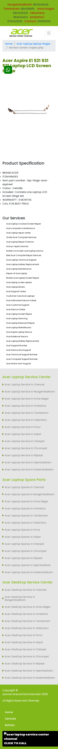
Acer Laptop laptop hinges (33, 44)
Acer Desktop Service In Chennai (25, 589)
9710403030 (14, 21)
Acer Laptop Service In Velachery (26, 419)
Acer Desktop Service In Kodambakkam (30, 677)
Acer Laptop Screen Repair (19, 314)
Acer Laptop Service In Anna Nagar (27, 398)
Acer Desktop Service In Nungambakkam (20, 598)
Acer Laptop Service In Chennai (24, 384)
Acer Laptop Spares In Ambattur (25, 508)
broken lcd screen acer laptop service (24, 250)
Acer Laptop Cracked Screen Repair (23, 223)
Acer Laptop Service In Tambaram (26, 412)
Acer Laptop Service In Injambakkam (28, 462)
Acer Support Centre (16, 291)
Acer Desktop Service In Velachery (27, 628)
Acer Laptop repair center (18, 232)
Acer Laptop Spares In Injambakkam (28, 565)
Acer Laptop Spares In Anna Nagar (26, 501)
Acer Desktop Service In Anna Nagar (28, 606)
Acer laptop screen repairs (19, 282)
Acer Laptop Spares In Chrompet (26, 551)
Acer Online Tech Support (18, 363)
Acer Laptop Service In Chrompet (26, 448)
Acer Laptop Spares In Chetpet (24, 543)
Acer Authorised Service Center (21, 300)
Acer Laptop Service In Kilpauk (24, 455)
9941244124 (20, 17)
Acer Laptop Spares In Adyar (23, 536)
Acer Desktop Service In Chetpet (25, 649)
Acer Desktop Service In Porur (24, 635)
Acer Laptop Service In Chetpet (25, 441)
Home (9, 44)
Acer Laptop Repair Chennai (20, 241)
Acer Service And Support (18, 350)
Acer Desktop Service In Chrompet (27, 656)
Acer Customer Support (17, 305)
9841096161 (27, 9)
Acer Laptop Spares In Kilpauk (23, 558)
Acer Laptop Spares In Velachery (25, 522)
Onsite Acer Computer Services (21, 237)
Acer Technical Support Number (21, 354)
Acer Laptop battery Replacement (22, 264)
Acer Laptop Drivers (15, 287)
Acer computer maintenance (20, 228)
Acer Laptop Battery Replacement (22, 341)
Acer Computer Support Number (22, 359)
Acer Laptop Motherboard (18, 327)
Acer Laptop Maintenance (18, 268)
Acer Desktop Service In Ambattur (26, 613)
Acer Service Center (15, 309)
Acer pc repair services (17, 246)
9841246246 (40, 4)
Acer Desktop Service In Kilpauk (25, 663)
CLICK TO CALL (15, 743)
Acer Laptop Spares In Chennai (24, 487)
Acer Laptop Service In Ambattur (25, 405)
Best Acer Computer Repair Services (23, 255)
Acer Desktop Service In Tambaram (27, 621)
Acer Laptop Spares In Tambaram (26, 515)
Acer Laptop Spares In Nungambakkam (29, 494)
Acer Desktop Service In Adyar (24, 642)
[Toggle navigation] (49, 33)
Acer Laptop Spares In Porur (22, 529)
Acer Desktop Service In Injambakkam (29, 670)
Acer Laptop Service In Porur (23, 427)
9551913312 (44, 21)
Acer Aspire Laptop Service (19, 332)
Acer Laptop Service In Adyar (23, 434)
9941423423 (20, 13)
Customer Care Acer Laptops (20, 296)
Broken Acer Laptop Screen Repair (22, 278)
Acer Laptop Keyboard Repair (20, 323)
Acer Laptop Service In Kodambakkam (29, 469)
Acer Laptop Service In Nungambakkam (30, 391)
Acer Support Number (16, 345)
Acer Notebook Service (17, 336)
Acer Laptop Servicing (17, 318)
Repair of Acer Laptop (16, 273)
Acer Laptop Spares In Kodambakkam (29, 572)
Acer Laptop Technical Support (21, 259)
